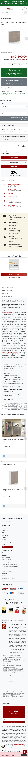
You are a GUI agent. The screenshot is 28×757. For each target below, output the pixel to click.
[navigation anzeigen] (3, 8)
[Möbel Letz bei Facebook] (7, 603)
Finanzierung (5, 562)
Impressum (5, 535)
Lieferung (4, 555)
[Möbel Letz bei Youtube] (18, 603)
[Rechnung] (22, 593)
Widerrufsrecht (6, 569)
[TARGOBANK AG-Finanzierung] (6, 593)
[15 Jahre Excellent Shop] (4, 610)
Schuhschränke (4, 18)
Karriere (4, 539)
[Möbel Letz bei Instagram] (10, 603)
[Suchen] (25, 12)
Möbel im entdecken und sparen (14, 3)
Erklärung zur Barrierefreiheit (10, 578)
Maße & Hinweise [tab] (7, 290)
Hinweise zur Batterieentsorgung (11, 564)
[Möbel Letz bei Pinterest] (16, 603)
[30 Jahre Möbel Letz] (4, 626)
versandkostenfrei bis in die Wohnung (18, 63)
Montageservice (6, 559)
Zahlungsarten (6, 553)
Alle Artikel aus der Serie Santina (13, 277)
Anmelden (5, 530)
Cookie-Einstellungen (8, 575)
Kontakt (4, 528)
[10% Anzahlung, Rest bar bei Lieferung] (14, 589)
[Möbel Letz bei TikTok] (21, 603)
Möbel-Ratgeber (6, 571)
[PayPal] (22, 589)
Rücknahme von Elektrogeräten (10, 566)
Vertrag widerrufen (7, 546)
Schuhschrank (8, 312)
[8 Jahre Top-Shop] (24, 610)
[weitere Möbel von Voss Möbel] (14, 264)
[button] (17, 8)
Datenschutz (5, 537)
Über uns (4, 544)
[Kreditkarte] (14, 593)
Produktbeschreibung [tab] (8, 287)
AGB (3, 533)
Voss (10, 18)
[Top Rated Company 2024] (11, 610)
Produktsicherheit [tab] (7, 296)
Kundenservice (6, 557)
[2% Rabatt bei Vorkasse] (6, 589)
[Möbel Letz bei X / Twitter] (13, 603)
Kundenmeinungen (7, 542)
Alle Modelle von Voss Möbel (13, 274)
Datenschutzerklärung (19, 744)
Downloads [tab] (5, 293)
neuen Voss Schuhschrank (10, 352)
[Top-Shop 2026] (17, 610)
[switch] (3, 750)
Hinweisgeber (6, 573)
